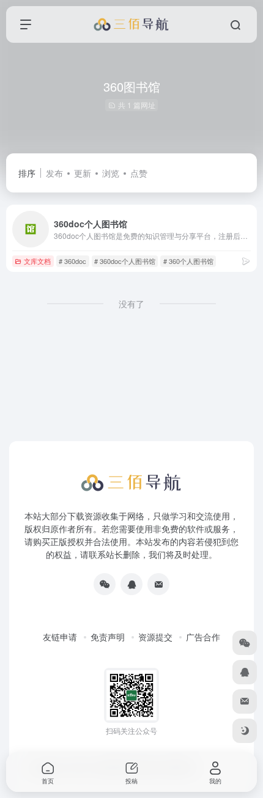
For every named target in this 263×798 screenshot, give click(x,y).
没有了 (131, 304)
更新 (82, 173)
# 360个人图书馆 (188, 261)
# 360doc (72, 261)
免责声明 (108, 637)
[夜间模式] (244, 731)
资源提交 (155, 637)
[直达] (246, 261)
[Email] (158, 584)
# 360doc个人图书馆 (124, 261)
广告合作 (203, 637)
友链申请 (60, 637)
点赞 (138, 173)
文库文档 (37, 261)
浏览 (110, 173)
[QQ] (131, 584)
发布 (54, 173)
